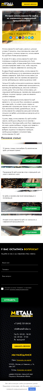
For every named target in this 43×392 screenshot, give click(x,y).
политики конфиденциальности (19, 289)
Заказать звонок (30, 4)
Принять (32, 389)
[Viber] (23, 37)
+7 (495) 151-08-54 (22, 323)
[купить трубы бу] (7, 6)
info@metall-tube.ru (22, 329)
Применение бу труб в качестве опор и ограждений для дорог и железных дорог (21, 173)
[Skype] (29, 37)
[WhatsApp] (26, 37)
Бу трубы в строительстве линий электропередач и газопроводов (19, 197)
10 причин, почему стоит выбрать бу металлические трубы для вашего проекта (20, 149)
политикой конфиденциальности (17, 389)
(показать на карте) (24, 360)
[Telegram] (17, 37)
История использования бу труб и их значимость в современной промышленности (20, 221)
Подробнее (31, 161)
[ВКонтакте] (10, 37)
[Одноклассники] (13, 37)
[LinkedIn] (32, 37)
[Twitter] (20, 37)
